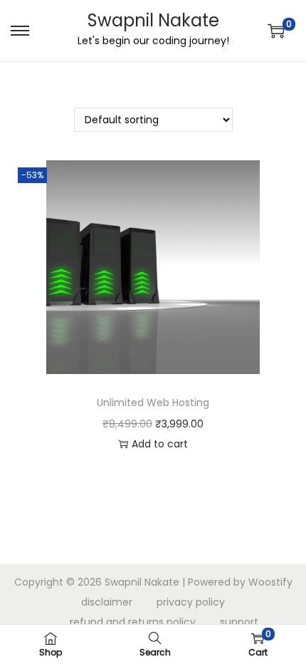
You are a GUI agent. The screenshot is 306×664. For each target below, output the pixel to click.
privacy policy (191, 602)
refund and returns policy (133, 622)
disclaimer (106, 602)
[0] (276, 30)
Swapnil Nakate (153, 20)
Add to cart (160, 444)
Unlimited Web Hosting (153, 402)
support (239, 622)
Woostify (270, 582)
